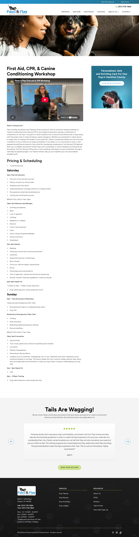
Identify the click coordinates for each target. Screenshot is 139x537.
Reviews (97, 502)
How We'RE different (111, 83)
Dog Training (63, 493)
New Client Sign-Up (108, 2)
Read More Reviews (69, 467)
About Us (97, 493)
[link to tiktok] (120, 532)
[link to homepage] (17, 9)
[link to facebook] (113, 532)
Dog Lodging (63, 506)
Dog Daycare (63, 498)
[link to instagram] (116, 532)
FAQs (96, 498)
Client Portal (125, 2)
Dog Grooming (64, 502)
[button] (113, 12)
